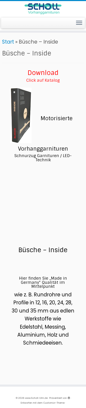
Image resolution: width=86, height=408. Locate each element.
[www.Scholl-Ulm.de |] (43, 8)
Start (8, 41)
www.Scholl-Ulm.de (36, 398)
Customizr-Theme (53, 402)
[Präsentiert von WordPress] (68, 397)
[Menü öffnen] (79, 23)
